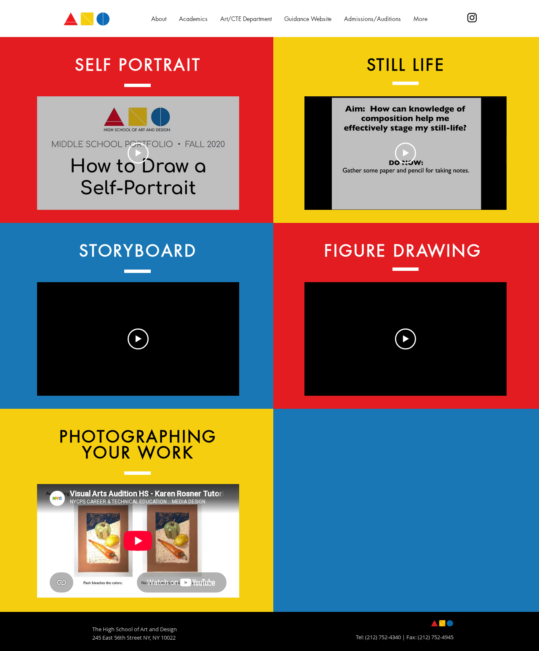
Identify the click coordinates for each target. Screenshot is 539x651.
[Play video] (138, 153)
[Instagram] (472, 17)
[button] (159, 18)
